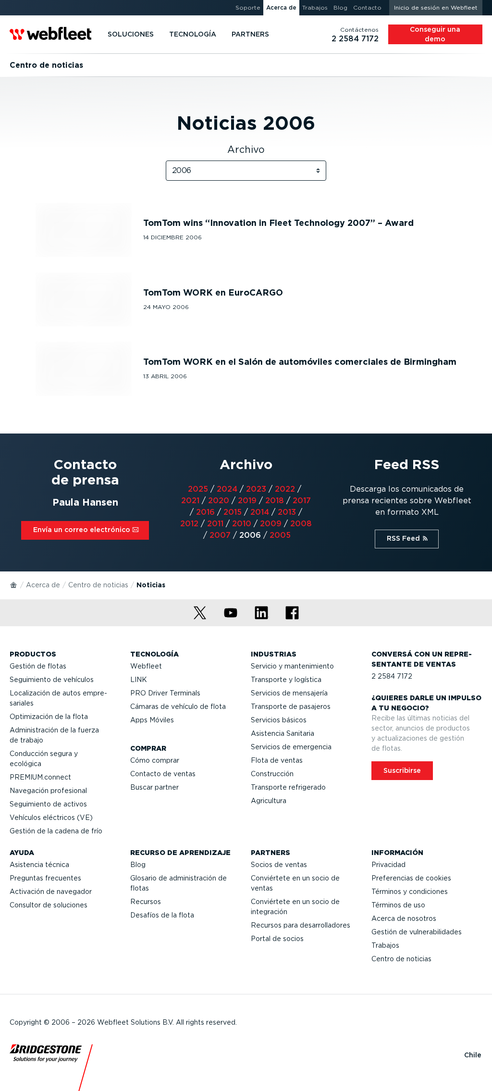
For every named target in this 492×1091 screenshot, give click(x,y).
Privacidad (388, 864)
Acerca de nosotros (403, 918)
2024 (227, 489)
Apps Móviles (152, 720)
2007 (220, 535)
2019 (247, 500)
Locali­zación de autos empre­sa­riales (58, 698)
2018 (274, 500)
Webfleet (146, 666)
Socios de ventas (279, 864)
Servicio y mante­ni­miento (292, 666)
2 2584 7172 (391, 676)
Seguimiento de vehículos (52, 679)
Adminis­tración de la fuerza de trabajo (54, 735)
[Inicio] (14, 584)
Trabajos (385, 945)
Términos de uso (398, 905)
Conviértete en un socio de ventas (295, 883)
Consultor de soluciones (48, 905)
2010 (241, 523)
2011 (215, 523)
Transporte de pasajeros (291, 706)
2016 (205, 512)
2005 (280, 535)
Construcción (272, 774)
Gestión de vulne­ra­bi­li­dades (416, 932)
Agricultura (268, 801)
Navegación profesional (48, 790)
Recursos (145, 901)
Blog (138, 864)
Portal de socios (277, 938)
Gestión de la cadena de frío (56, 831)
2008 (301, 523)
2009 (271, 523)
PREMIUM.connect (40, 777)
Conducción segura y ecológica (44, 759)
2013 (287, 512)
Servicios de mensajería (289, 693)
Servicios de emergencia (291, 747)
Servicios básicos (279, 720)
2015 (232, 512)
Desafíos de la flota (162, 915)
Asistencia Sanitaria (282, 733)
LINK (138, 679)
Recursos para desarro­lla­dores (300, 925)
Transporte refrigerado (288, 787)
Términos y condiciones (409, 891)
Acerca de (43, 585)
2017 (302, 500)
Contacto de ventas (163, 774)
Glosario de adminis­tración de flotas (178, 883)
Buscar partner (154, 787)
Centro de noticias (98, 585)
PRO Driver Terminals (165, 693)
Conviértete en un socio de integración (295, 907)
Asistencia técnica (39, 864)
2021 (190, 500)
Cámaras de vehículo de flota (178, 706)
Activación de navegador (51, 891)
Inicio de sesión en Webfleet (436, 7)
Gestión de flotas (38, 666)
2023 (256, 489)
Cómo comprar (154, 760)
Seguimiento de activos (48, 804)
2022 (285, 489)
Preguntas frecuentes (45, 878)
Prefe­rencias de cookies (411, 878)
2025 (198, 489)
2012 (189, 523)
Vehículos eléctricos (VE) (51, 817)
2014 (259, 512)
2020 (218, 500)
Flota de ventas (277, 760)
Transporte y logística (286, 679)
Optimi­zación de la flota (49, 716)
